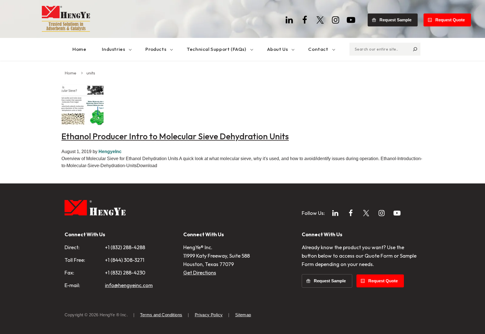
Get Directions (199, 272)
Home (70, 73)
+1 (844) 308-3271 (124, 260)
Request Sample (395, 19)
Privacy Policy (209, 314)
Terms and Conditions (161, 314)
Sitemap (243, 314)
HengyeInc (110, 151)
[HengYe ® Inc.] (66, 19)
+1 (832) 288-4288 (125, 247)
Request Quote (450, 19)
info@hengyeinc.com (129, 285)
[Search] (415, 49)
